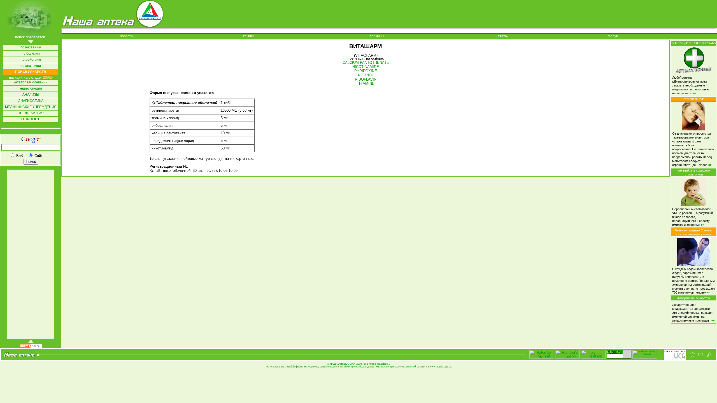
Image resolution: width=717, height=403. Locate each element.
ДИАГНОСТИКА (30, 101)
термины (377, 36)
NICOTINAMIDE (365, 67)
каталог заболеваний (31, 82)
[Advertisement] (30, 254)
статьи (503, 36)
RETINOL (366, 75)
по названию (30, 47)
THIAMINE (365, 83)
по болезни (31, 53)
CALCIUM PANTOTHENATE (366, 62)
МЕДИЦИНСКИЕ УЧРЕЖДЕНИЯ (31, 107)
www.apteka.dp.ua (355, 366)
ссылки (248, 36)
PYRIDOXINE (365, 71)
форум (613, 36)
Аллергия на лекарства (693, 298)
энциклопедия (30, 88)
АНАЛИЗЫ (30, 95)
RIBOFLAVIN (365, 79)
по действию (31, 60)
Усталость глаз (693, 98)
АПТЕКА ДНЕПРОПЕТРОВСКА (694, 42)
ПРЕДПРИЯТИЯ (31, 113)
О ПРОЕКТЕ (30, 119)
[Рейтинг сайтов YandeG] (644, 358)
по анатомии (30, 66)
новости (126, 36)
